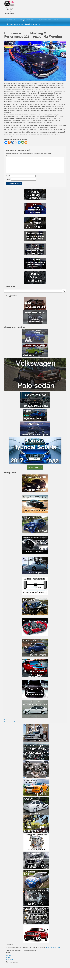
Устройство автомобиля (32, 24)
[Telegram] (19, 142)
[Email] (22, 142)
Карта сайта (9, 959)
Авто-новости (11, 20)
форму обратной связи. (53, 947)
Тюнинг (55, 20)
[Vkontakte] (5, 142)
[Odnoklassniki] (9, 142)
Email (8, 179)
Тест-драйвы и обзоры (26, 20)
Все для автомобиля (44, 20)
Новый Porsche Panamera (12, 722)
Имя (8, 176)
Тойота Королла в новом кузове (14, 720)
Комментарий (11, 156)
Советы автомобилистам (15, 24)
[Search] (64, 291)
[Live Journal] (15, 142)
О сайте (8, 957)
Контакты (8, 955)
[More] (25, 142)
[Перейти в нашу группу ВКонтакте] (35, 467)
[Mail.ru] (12, 142)
